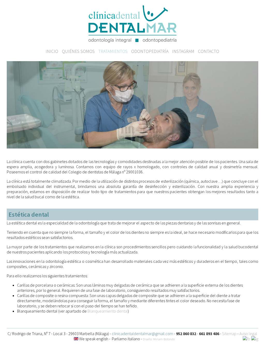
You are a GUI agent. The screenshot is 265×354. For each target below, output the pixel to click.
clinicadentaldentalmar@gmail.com (142, 333)
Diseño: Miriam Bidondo (159, 339)
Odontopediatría (149, 51)
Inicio (52, 51)
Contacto (208, 51)
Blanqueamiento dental (107, 311)
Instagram (183, 51)
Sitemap (229, 333)
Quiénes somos (78, 51)
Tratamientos (113, 51)
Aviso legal (248, 333)
